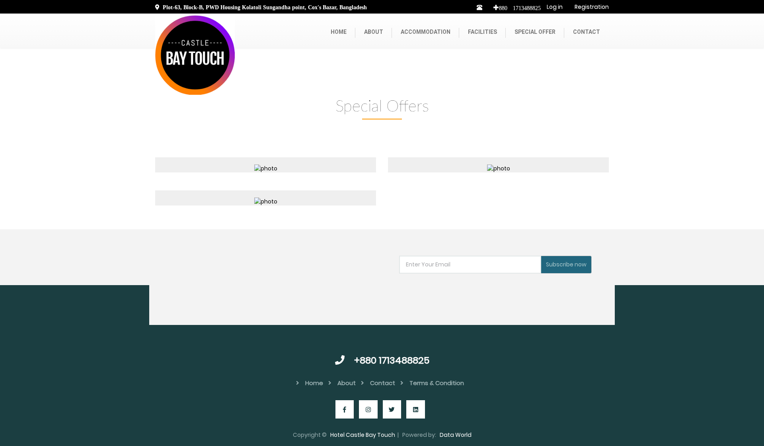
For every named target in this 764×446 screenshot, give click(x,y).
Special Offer (535, 32)
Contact (586, 32)
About (373, 32)
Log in (555, 7)
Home (339, 32)
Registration (592, 7)
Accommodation (425, 32)
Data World (456, 435)
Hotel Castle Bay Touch (362, 435)
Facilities (482, 32)
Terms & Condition (436, 383)
